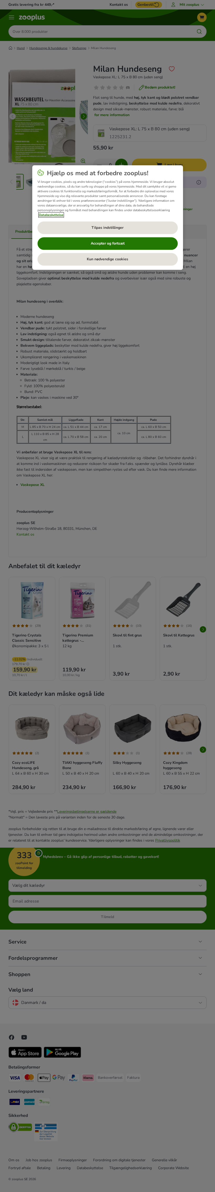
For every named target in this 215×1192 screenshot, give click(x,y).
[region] (107, 217)
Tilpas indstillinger (107, 227)
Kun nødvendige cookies (107, 259)
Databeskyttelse (51, 215)
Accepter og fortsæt (108, 243)
